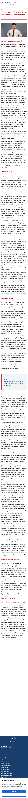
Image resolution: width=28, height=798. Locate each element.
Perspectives (3, 9)
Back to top (12, 741)
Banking (3, 761)
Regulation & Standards (6, 759)
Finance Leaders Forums (6, 775)
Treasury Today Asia (5, 769)
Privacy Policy (8, 787)
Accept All (14, 791)
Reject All (14, 795)
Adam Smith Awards (5, 771)
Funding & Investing (5, 765)
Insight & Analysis (5, 755)
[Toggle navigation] (26, 3)
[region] (14, 788)
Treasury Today (4, 767)
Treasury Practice (5, 763)
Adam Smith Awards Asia (6, 773)
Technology (3, 757)
